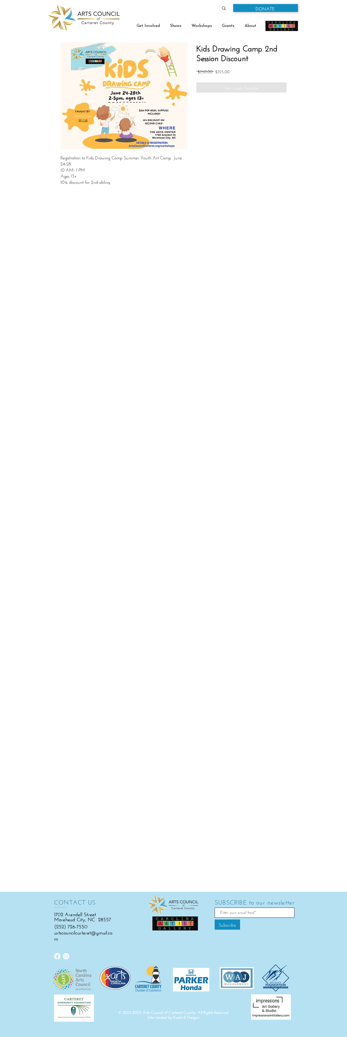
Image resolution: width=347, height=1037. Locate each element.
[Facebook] (57, 956)
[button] (265, 8)
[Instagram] (66, 956)
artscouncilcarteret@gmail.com (83, 935)
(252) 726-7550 (70, 926)
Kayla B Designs (186, 1017)
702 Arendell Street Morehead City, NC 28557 (82, 916)
